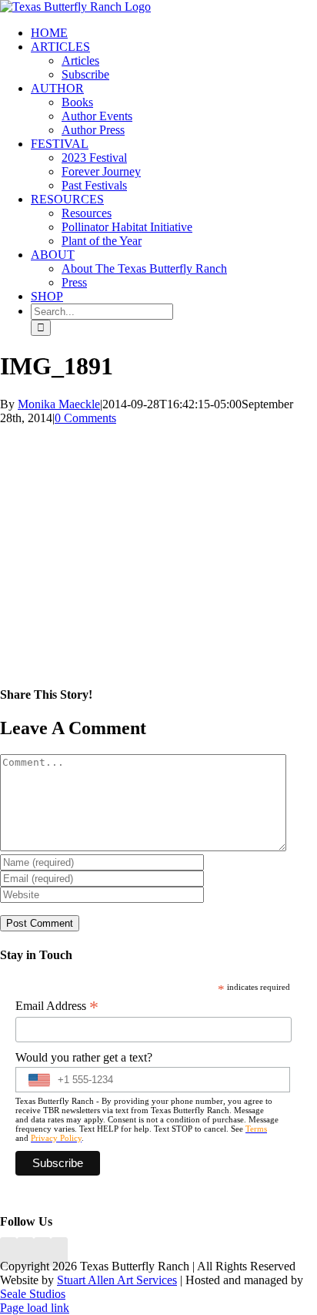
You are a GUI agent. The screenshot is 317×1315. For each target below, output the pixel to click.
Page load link (34, 1307)
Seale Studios (32, 1293)
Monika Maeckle (59, 404)
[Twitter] (59, 1252)
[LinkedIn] (25, 1252)
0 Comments (85, 417)
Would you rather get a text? (83, 1057)
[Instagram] (42, 1252)
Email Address (56, 1006)
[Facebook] (8, 1252)
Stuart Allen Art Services (117, 1279)
